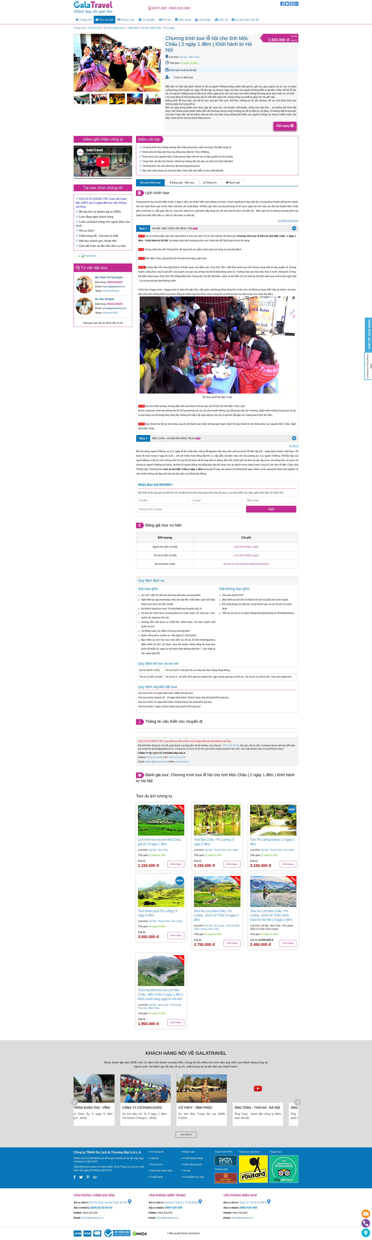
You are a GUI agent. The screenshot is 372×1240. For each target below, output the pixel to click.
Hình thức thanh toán (161, 1170)
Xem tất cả (186, 1134)
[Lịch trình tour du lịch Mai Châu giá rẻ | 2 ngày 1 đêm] (161, 820)
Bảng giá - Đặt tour (182, 182)
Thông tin (210, 182)
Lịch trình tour (152, 182)
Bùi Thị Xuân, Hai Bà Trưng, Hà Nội (109, 1202)
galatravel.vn (182, 761)
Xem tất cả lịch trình (288, 220)
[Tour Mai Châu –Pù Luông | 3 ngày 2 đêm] (217, 820)
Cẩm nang (184, 19)
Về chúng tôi (157, 1151)
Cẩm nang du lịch (192, 1164)
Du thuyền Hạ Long (193, 1177)
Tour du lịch (105, 19)
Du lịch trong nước (114, 27)
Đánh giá (234, 182)
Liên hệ (223, 19)
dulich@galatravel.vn (156, 761)
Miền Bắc (133, 27)
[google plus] (296, 4)
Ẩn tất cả (293, 446)
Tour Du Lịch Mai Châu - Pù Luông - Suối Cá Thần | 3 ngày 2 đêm (216, 915)
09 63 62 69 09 (231, 745)
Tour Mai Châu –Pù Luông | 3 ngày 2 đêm (214, 842)
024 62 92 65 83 (177, 757)
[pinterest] (292, 4)
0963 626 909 (179, 8)
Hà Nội (183, 57)
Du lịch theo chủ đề (246, 19)
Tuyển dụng (156, 1177)
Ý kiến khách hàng (193, 1158)
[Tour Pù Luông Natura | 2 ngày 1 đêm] (273, 820)
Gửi (271, 509)
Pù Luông (233, 850)
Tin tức (166, 19)
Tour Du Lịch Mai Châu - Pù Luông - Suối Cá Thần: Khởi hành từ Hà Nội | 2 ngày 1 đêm (271, 915)
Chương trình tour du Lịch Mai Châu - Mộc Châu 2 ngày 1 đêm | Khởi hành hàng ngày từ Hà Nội (160, 994)
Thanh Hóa (220, 850)
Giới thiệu (204, 19)
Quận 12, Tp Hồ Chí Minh (253, 1202)
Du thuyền (148, 19)
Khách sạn (127, 19)
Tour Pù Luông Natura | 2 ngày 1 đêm (272, 842)
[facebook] (282, 4)
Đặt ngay (283, 125)
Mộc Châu (194, 57)
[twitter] (287, 4)
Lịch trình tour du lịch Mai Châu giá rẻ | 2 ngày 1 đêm (159, 842)
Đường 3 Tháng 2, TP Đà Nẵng (181, 1202)
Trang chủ (85, 19)
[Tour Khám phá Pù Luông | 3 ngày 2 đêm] (161, 891)
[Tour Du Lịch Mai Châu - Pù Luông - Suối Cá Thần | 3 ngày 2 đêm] (217, 891)
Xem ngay (175, 864)
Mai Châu (163, 850)
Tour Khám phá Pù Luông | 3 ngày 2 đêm (157, 913)
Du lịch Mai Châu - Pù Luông (158, 27)
